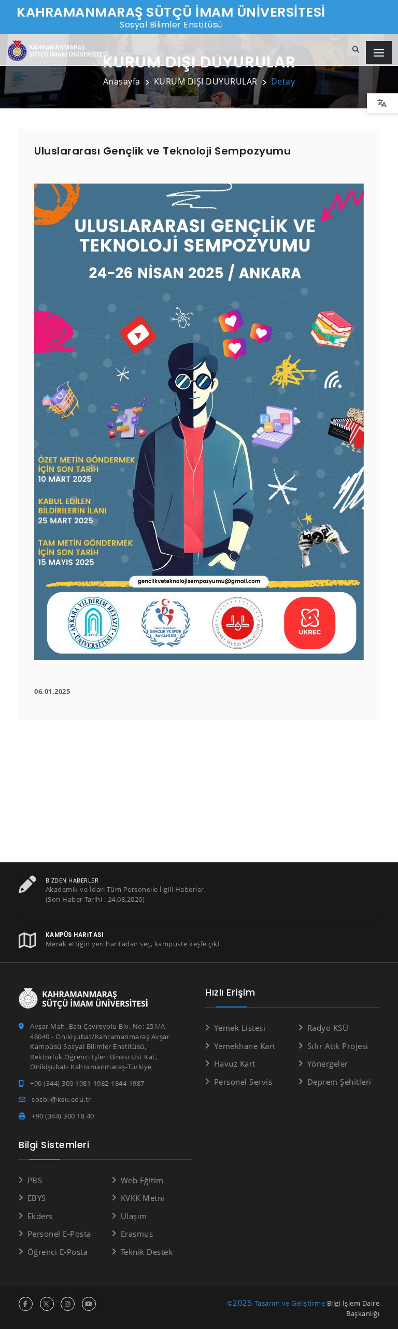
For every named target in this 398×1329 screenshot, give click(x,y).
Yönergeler (327, 1063)
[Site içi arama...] (356, 50)
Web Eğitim (142, 1180)
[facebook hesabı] (25, 1303)
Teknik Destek (147, 1252)
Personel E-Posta (59, 1233)
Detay (283, 81)
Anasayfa (121, 81)
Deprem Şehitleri (339, 1081)
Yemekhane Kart (245, 1046)
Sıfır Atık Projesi (337, 1046)
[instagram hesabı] (67, 1303)
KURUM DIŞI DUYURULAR (206, 81)
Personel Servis (243, 1081)
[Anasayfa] (59, 51)
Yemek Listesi (239, 1028)
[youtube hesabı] (88, 1303)
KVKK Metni (143, 1198)
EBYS (36, 1198)
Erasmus (137, 1233)
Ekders (40, 1216)
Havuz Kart (234, 1063)
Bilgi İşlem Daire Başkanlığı (353, 1308)
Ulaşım (134, 1216)
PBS (34, 1180)
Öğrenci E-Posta (57, 1252)
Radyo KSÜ (327, 1028)
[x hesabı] (46, 1303)
